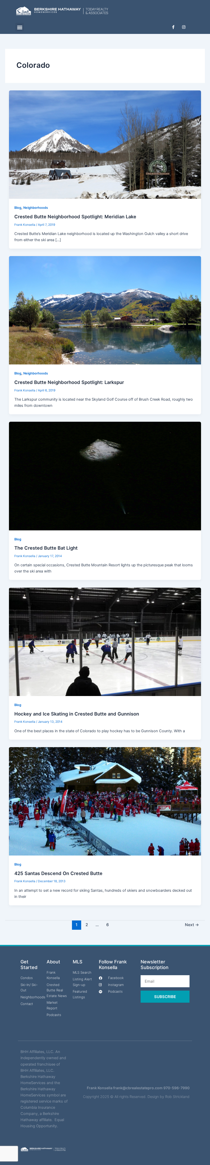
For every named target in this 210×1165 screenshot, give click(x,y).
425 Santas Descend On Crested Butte (58, 873)
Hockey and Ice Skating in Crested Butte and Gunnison (76, 714)
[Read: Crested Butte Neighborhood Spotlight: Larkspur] (105, 310)
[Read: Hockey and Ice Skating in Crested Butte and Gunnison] (105, 641)
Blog (17, 208)
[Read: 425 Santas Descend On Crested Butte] (105, 801)
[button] (19, 27)
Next (192, 924)
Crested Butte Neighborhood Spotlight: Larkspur (69, 382)
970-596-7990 (176, 1088)
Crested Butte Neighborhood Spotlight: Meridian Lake (75, 216)
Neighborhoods (35, 208)
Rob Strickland (177, 1096)
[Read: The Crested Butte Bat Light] (105, 476)
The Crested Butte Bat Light (46, 548)
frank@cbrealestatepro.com (138, 1088)
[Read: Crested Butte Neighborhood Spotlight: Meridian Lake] (105, 144)
